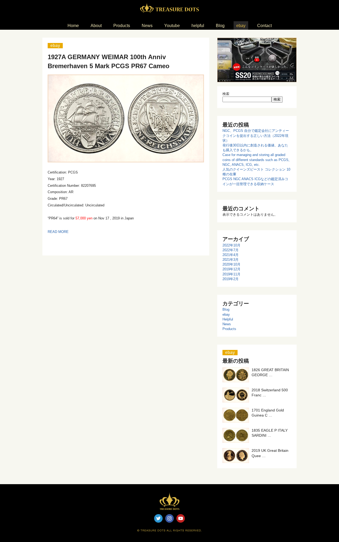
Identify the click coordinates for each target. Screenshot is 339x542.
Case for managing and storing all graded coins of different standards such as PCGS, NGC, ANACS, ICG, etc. (255, 159)
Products (229, 329)
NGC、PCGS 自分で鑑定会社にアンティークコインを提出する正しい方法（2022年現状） (255, 135)
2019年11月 (231, 274)
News (226, 324)
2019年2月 (230, 279)
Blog (225, 309)
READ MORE (58, 232)
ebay (226, 314)
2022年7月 (230, 250)
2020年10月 (231, 264)
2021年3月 (230, 260)
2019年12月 (231, 269)
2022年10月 (231, 245)
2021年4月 (230, 255)
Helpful (227, 319)
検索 (225, 94)
